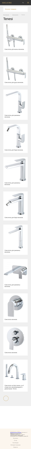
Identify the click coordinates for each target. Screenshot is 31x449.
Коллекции (6, 14)
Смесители (15, 14)
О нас (15, 440)
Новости (15, 447)
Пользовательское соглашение (15, 432)
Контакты (15, 438)
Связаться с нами (15, 431)
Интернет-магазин (16, 445)
